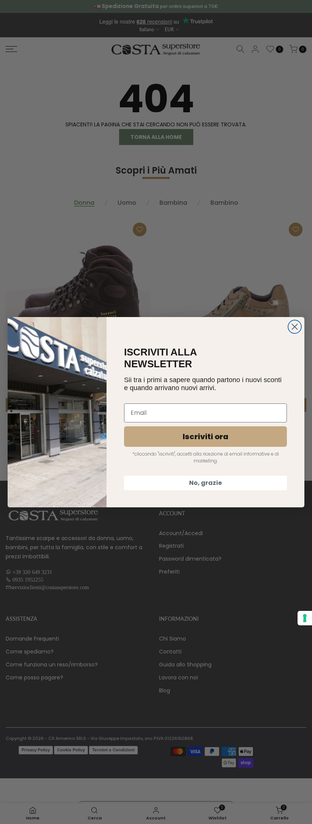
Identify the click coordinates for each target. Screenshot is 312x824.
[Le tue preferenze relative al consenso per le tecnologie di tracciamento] (305, 618)
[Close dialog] (294, 326)
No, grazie (205, 482)
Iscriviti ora (205, 436)
